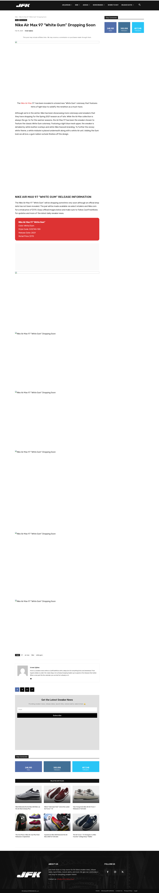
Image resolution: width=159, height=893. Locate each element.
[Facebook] (17, 689)
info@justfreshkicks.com (65, 879)
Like (28, 762)
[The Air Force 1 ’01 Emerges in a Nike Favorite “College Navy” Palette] (86, 822)
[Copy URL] (32, 689)
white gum (39, 655)
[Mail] (31, 678)
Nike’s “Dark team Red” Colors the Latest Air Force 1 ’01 (56, 808)
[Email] (27, 689)
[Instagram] (115, 872)
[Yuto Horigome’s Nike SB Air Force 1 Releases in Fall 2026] (86, 794)
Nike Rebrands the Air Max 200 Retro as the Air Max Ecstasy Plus (27, 808)
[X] (22, 689)
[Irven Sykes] (22, 673)
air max (27, 655)
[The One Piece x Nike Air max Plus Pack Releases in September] (28, 822)
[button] (139, 5)
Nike (16, 17)
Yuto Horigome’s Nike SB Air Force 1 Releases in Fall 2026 (84, 808)
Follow (57, 762)
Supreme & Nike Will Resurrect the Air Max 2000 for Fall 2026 (55, 835)
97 (22, 655)
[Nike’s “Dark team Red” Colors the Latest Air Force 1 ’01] (57, 794)
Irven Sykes (29, 31)
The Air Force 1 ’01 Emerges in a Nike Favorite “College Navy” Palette (84, 835)
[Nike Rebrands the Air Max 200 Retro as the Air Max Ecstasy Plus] (28, 794)
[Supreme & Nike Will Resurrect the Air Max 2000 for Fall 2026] (57, 822)
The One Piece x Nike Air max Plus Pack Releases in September (27, 835)
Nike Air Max (23, 20)
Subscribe (57, 715)
